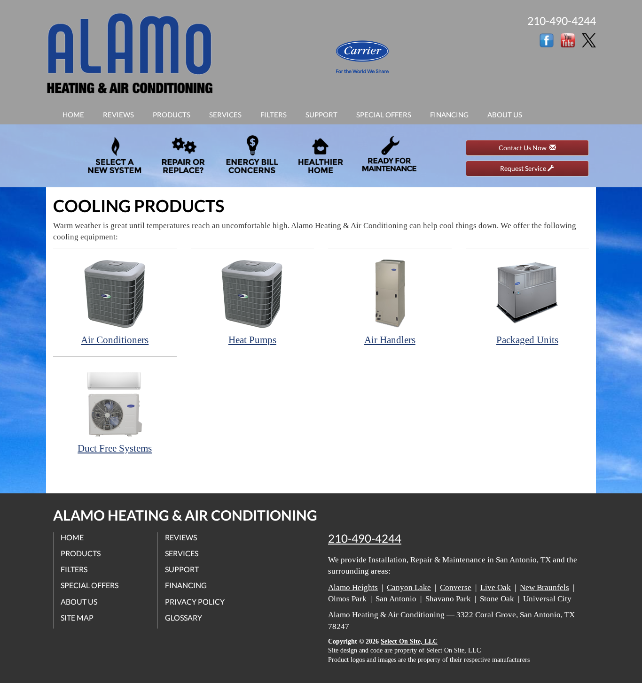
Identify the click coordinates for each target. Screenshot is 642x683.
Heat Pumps (252, 339)
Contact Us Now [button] (524, 148)
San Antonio (396, 598)
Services (225, 114)
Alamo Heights (353, 587)
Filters (273, 114)
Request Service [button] (524, 168)
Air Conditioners (115, 339)
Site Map (77, 617)
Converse (455, 587)
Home (73, 114)
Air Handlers (389, 339)
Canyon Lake (409, 587)
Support (321, 114)
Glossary (183, 617)
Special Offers (383, 114)
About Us (504, 114)
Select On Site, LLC (409, 641)
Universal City (547, 598)
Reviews (118, 114)
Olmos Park (347, 598)
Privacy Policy (195, 601)
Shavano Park (448, 598)
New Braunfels (544, 587)
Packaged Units (527, 339)
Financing (449, 114)
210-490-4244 (364, 538)
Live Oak (495, 587)
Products (171, 114)
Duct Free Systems (115, 448)
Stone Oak (497, 598)
